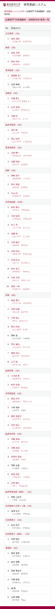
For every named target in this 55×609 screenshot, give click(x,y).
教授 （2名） (11, 47)
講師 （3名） (11, 170)
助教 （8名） (11, 295)
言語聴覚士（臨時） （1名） (18, 534)
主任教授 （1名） (13, 33)
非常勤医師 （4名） (14, 393)
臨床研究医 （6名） (14, 434)
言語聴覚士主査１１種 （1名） (19, 506)
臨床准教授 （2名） (14, 125)
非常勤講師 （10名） (15, 202)
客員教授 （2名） (13, 70)
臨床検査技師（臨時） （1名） (19, 492)
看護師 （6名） (12, 548)
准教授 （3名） (12, 93)
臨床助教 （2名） (13, 370)
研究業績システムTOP (14, 11)
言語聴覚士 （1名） (14, 520)
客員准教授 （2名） (14, 147)
